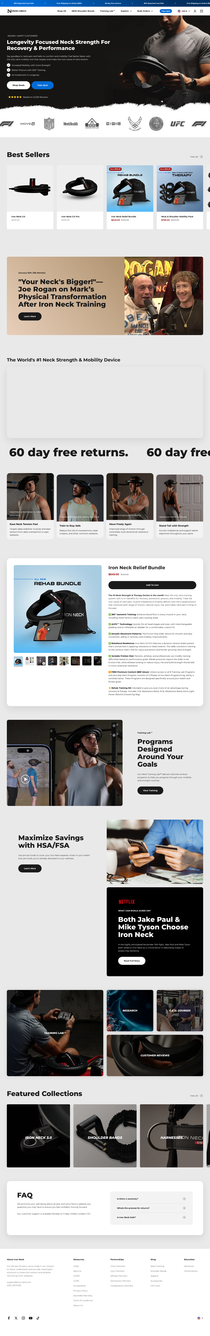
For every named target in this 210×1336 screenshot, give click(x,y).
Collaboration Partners (121, 1285)
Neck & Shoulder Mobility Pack (177, 216)
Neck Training (157, 1266)
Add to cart (152, 585)
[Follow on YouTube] (31, 1318)
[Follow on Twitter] (16, 1318)
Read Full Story (132, 961)
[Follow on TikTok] (38, 1318)
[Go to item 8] (98, 661)
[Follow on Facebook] (9, 1318)
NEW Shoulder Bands (83, 11)
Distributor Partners (120, 1281)
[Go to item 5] (64, 661)
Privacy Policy (80, 1290)
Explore (125, 11)
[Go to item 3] (41, 661)
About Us (78, 1305)
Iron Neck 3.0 (18, 216)
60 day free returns (113, 3)
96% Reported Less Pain (24, 3)
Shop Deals (18, 85)
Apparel (154, 1276)
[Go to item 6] (75, 661)
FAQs (76, 1266)
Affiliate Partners (118, 1276)
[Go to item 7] (86, 661)
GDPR (76, 1276)
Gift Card (155, 1285)
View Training (150, 790)
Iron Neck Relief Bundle (123, 216)
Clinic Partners (117, 1266)
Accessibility (79, 1285)
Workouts (189, 1266)
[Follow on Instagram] (23, 1318)
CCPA (76, 1281)
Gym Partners (117, 1271)
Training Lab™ (107, 11)
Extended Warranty (82, 1295)
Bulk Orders (143, 11)
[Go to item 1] (18, 661)
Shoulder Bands (158, 1271)
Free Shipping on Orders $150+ (69, 3)
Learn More (30, 316)
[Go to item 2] (29, 661)
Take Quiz (165, 11)
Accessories (156, 1281)
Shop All (61, 11)
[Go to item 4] (52, 661)
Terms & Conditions (83, 1300)
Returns (77, 1271)
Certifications (190, 1271)
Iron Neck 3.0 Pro (70, 216)
